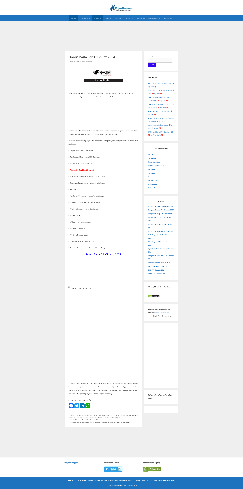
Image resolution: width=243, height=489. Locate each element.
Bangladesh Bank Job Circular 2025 (160, 231)
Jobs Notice (83, 417)
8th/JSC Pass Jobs (76, 415)
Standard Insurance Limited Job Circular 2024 (84, 420)
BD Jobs (98, 415)
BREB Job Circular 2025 (157, 274)
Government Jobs (84, 18)
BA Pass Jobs (91, 415)
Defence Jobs (168, 18)
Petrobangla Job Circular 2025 (159, 263)
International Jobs (73, 417)
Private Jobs (97, 18)
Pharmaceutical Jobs (154, 18)
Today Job (117, 417)
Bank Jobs (108, 18)
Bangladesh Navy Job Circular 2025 (160, 214)
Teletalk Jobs (141, 18)
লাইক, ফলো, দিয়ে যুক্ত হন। (72, 463)
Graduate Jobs (124, 415)
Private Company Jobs (156, 166)
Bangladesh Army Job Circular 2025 (161, 210)
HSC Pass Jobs (133, 415)
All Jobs (73, 18)
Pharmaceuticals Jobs (155, 177)
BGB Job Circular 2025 (156, 270)
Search (150, 56)
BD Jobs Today (106, 415)
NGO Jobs (118, 18)
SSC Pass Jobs (109, 417)
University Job (129, 18)
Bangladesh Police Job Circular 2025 (161, 206)
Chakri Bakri (115, 415)
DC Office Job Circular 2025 (158, 266)
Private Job (101, 417)
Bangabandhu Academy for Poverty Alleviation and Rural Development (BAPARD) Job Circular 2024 (101, 422)
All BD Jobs (152, 158)
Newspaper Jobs (92, 417)
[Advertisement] (121, 35)
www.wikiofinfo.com (162, 313)
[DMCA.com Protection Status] (154, 297)
